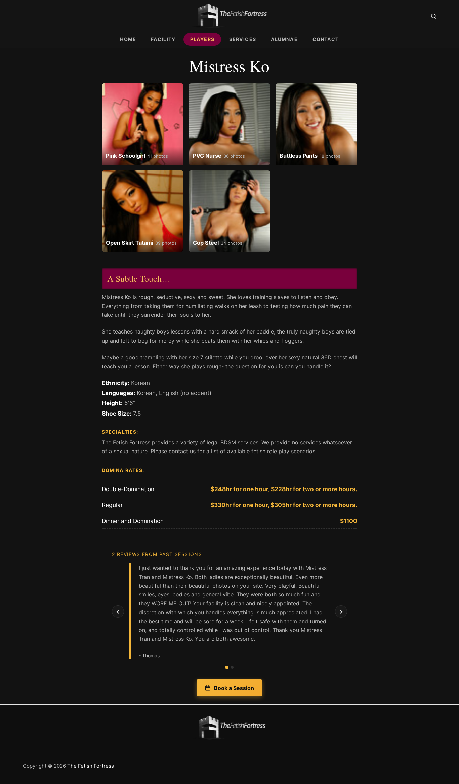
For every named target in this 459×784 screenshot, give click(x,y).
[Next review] (341, 611)
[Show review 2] (232, 667)
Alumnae (284, 39)
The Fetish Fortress (90, 765)
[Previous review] (118, 611)
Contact (325, 39)
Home (128, 39)
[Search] (433, 16)
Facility (163, 39)
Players (202, 39)
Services (242, 39)
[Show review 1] (226, 667)
